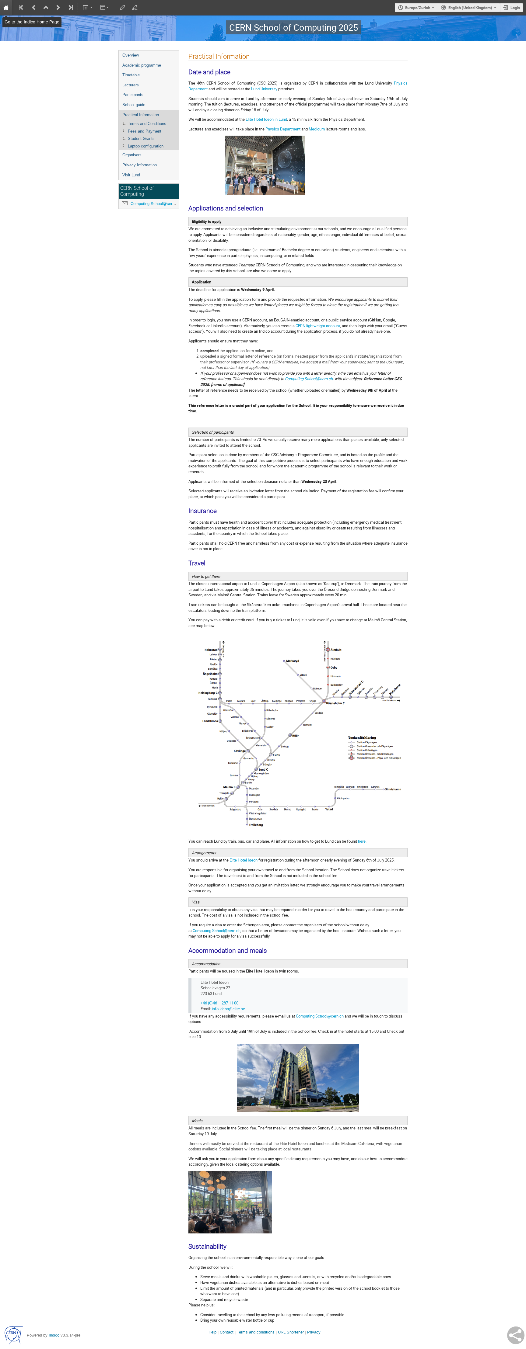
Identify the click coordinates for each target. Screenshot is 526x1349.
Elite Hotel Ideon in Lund (266, 119)
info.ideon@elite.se (228, 1008)
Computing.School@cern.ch (155, 203)
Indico (54, 1335)
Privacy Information (139, 165)
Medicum (317, 129)
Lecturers (130, 85)
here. (362, 841)
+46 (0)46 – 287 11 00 (219, 1003)
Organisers (132, 155)
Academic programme (141, 65)
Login (515, 7)
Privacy (314, 1332)
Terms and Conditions (147, 123)
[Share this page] (515, 1335)
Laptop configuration (145, 146)
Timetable (131, 75)
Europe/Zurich (417, 7)
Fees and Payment (144, 131)
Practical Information (140, 115)
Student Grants (141, 138)
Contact (226, 1332)
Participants (132, 94)
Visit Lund (131, 175)
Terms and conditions (256, 1332)
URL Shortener (291, 1332)
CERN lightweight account (318, 325)
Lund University (264, 89)
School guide (133, 104)
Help (212, 1332)
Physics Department (282, 129)
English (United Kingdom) (470, 7)
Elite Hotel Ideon (244, 860)
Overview (130, 55)
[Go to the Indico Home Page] (6, 7)
